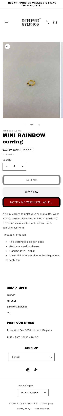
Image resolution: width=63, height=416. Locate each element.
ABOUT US (11, 301)
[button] (6, 22)
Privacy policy (23, 409)
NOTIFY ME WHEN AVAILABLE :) (31, 202)
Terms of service (41, 409)
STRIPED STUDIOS (26, 403)
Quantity (7, 160)
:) (37, 403)
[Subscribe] (50, 357)
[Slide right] (39, 124)
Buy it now (31, 191)
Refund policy (47, 404)
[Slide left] (24, 124)
